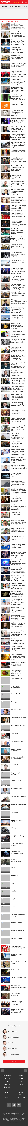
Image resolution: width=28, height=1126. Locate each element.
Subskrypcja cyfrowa (7, 1094)
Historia (21, 1084)
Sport (21, 1078)
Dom (21, 1081)
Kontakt (21, 1092)
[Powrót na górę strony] (25, 1070)
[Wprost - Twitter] (14, 1105)
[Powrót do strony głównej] (2, 1070)
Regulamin (7, 1097)
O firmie (7, 1092)
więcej (14, 1061)
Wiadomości (7, 1076)
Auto (7, 1081)
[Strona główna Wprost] (5, 2)
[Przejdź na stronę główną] (0, 2)
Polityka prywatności (21, 1097)
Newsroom (6, 6)
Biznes (21, 1076)
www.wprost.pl (11, 1122)
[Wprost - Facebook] (9, 1105)
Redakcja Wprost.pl (14, 1026)
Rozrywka (7, 1084)
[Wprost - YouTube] (19, 1105)
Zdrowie (7, 1078)
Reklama (21, 1094)
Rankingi (7, 1087)
